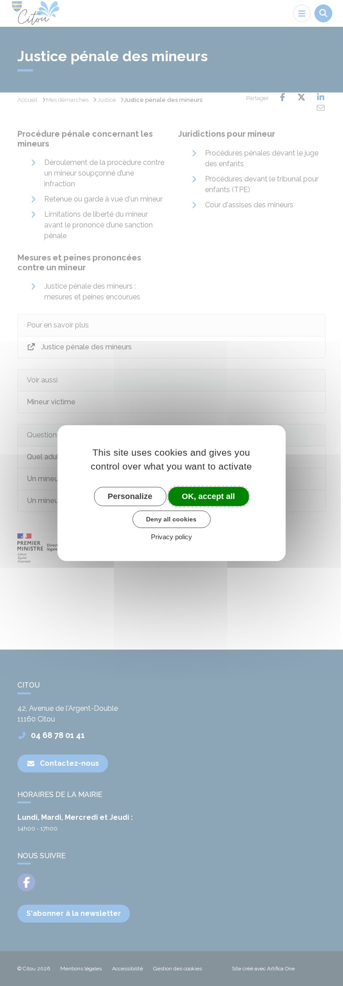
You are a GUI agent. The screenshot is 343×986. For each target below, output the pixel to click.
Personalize (130, 495)
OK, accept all (208, 495)
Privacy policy (171, 537)
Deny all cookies (171, 519)
